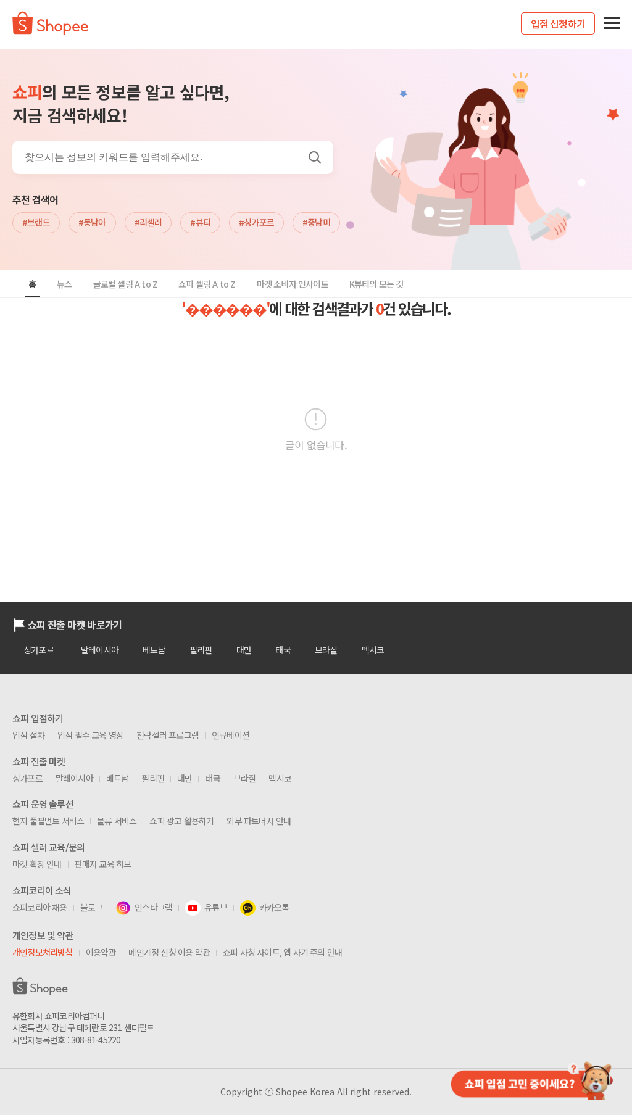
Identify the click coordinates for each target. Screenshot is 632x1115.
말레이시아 (99, 650)
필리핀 (200, 650)
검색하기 (314, 157)
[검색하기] (319, 157)
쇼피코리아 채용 (39, 907)
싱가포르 (38, 650)
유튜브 (215, 907)
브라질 (326, 650)
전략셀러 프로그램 (167, 735)
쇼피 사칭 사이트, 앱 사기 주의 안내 (282, 952)
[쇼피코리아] (50, 30)
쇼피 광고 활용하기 (181, 820)
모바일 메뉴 (612, 23)
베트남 (154, 650)
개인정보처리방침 (42, 952)
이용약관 (101, 952)
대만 (243, 650)
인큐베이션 (230, 735)
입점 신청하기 (558, 23)
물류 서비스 (116, 820)
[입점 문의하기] (530, 1079)
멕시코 (373, 650)
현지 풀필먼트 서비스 (48, 820)
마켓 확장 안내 (37, 864)
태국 (282, 650)
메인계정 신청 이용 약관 (169, 952)
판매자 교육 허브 (103, 864)
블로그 (91, 907)
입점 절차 (28, 735)
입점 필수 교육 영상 (90, 735)
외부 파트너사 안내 (259, 820)
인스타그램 (153, 907)
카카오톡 (274, 907)
